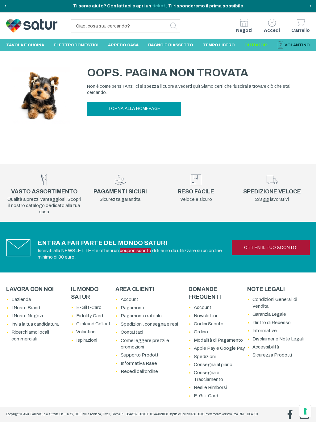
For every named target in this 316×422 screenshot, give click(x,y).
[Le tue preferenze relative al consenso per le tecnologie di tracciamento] (305, 411)
